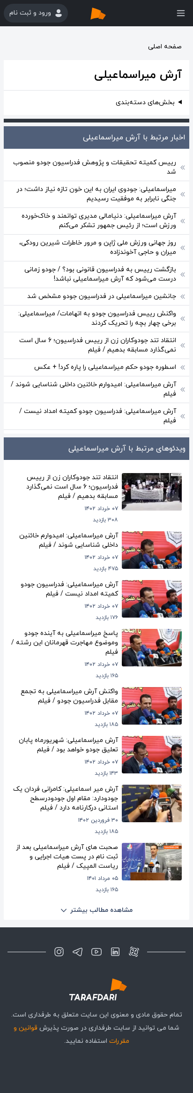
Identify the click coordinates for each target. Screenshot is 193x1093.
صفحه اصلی (165, 46)
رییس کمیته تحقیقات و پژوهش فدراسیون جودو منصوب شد (94, 167)
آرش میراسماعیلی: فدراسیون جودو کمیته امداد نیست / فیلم (97, 416)
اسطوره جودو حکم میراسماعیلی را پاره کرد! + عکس (105, 367)
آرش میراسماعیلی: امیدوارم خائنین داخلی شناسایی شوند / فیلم (93, 389)
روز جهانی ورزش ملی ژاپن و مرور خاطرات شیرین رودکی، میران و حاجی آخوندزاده (97, 247)
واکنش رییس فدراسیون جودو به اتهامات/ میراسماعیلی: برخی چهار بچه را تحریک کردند (97, 318)
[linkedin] (115, 951)
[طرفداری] (107, 13)
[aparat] (134, 951)
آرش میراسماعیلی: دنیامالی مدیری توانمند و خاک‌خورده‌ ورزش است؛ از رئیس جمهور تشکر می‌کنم (99, 221)
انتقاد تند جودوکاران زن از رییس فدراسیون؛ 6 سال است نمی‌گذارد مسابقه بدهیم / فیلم (97, 345)
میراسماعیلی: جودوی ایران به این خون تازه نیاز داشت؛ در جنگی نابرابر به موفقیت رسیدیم (96, 194)
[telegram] (77, 951)
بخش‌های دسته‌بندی (145, 102)
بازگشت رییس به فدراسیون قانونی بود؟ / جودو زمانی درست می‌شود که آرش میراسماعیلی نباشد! (100, 274)
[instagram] (59, 951)
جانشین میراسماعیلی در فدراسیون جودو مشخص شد (101, 296)
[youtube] (96, 951)
